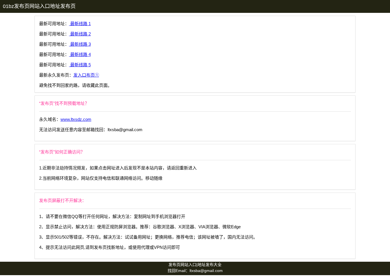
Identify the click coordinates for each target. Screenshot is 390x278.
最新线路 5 (80, 64)
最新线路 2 (80, 33)
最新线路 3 (80, 44)
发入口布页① (86, 75)
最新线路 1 (80, 23)
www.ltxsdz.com (76, 119)
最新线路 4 (80, 54)
